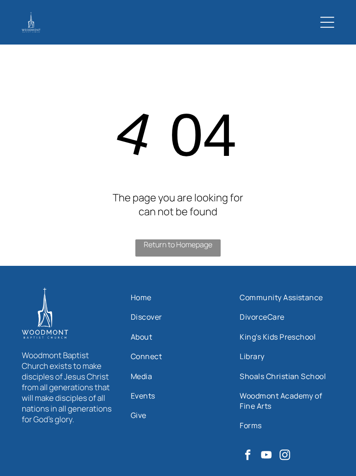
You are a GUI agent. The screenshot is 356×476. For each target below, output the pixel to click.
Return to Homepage (178, 244)
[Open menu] (327, 22)
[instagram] (285, 456)
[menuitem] (178, 297)
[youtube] (266, 456)
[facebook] (248, 456)
